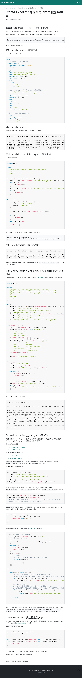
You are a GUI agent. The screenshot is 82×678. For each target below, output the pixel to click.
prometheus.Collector (14, 456)
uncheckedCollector (22, 623)
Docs (5, 8)
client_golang (40, 277)
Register (32, 528)
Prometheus (12, 8)
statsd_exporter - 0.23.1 (15, 449)
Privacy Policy (41, 672)
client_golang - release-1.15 (16, 447)
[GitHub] (78, 670)
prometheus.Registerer (15, 458)
